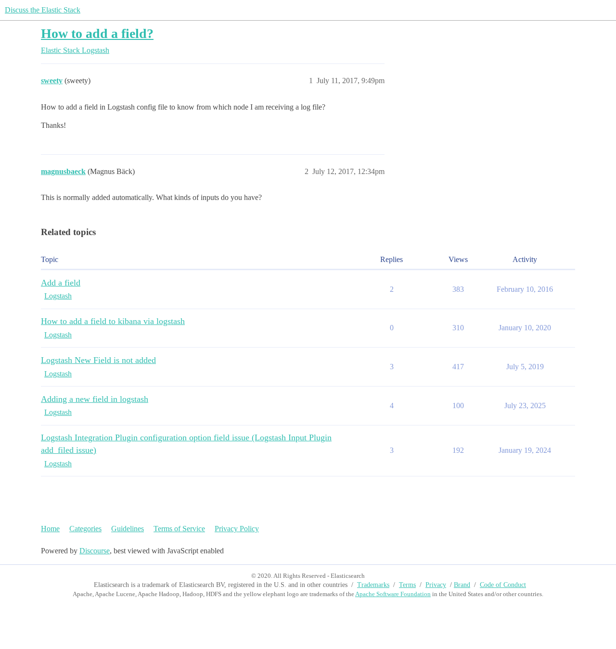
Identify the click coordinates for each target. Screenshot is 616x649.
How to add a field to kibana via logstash (113, 321)
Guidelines (127, 528)
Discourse (94, 551)
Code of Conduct (503, 584)
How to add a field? (97, 33)
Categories (85, 528)
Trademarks (373, 584)
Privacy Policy (237, 528)
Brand (462, 584)
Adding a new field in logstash (94, 399)
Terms (407, 584)
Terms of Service (179, 528)
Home (50, 528)
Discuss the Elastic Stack (42, 10)
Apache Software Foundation (393, 594)
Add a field (60, 282)
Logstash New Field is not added (98, 360)
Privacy (435, 584)
